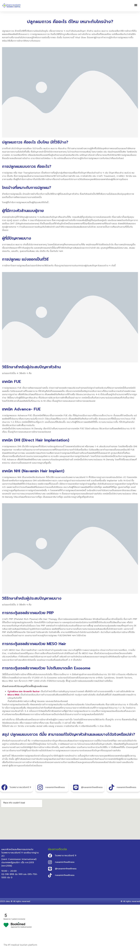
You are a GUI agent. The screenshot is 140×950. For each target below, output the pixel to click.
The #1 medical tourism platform (20, 944)
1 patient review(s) (18, 919)
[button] (135, 5)
